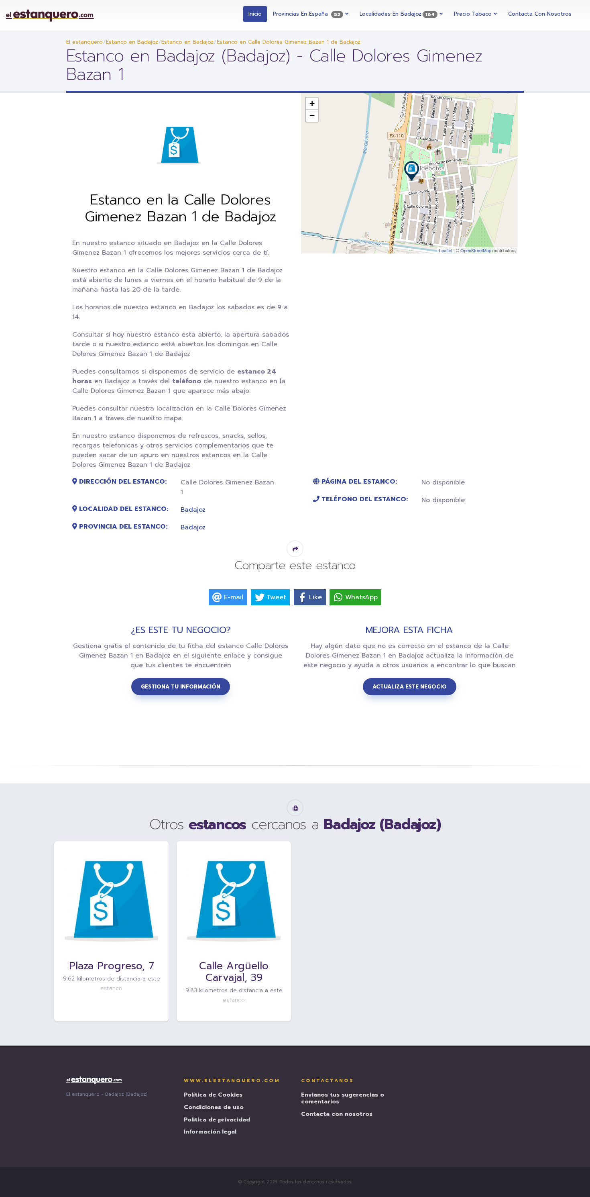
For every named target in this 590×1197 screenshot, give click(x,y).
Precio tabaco (474, 14)
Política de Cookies (213, 1095)
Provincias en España (306, 14)
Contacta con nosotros (540, 14)
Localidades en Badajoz (397, 14)
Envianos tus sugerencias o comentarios (342, 1098)
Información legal (210, 1132)
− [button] (312, 115)
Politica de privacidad (217, 1120)
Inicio (255, 14)
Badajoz (193, 510)
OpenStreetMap (475, 250)
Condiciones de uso (214, 1107)
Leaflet (445, 250)
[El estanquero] (50, 15)
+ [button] (312, 103)
